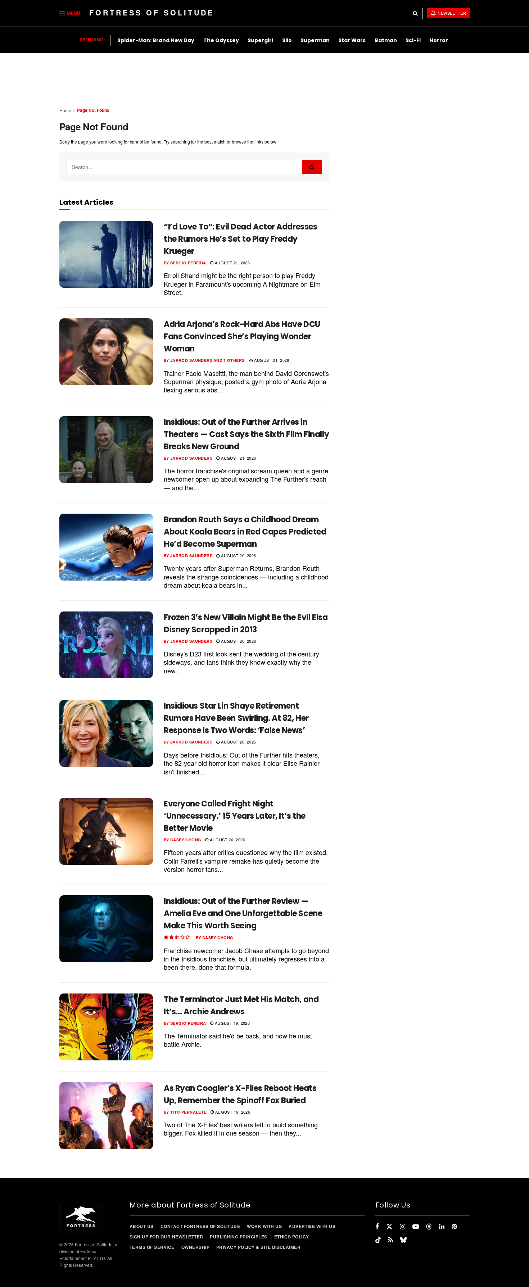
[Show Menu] (62, 13)
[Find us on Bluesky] (403, 1240)
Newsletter (451, 13)
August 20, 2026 (238, 555)
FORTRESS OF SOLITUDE (151, 12)
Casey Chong (186, 839)
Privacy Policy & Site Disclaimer (258, 1247)
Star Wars (352, 40)
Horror (439, 40)
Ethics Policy (291, 1236)
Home (65, 110)
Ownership (195, 1247)
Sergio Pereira (188, 262)
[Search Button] (415, 13)
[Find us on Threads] (429, 1227)
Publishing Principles (238, 1236)
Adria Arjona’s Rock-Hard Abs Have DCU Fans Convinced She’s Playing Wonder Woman (242, 336)
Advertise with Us (312, 1226)
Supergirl (260, 40)
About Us (142, 1226)
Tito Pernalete (188, 1112)
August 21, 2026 (231, 262)
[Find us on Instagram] (402, 1227)
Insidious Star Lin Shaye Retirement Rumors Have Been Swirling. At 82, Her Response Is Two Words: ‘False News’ (236, 718)
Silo (287, 40)
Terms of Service (152, 1247)
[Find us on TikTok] (378, 1240)
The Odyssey (221, 40)
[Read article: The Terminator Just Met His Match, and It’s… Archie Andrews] (106, 1026)
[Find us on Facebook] (377, 1227)
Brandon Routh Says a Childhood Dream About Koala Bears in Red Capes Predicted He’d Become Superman (245, 532)
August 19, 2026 (231, 1023)
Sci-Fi (413, 40)
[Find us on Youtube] (415, 1227)
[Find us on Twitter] (389, 1227)
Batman (386, 40)
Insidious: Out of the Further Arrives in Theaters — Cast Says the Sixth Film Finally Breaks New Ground (246, 434)
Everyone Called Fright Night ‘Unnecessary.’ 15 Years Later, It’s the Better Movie (235, 816)
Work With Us (264, 1226)
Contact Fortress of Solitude (200, 1226)
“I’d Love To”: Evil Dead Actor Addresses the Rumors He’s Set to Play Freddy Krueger (240, 239)
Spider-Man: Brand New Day (155, 40)
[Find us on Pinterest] (454, 1227)
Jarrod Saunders (191, 360)
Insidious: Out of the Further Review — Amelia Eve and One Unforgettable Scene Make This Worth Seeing (243, 913)
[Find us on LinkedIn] (441, 1227)
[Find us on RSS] (390, 1240)
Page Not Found (93, 110)
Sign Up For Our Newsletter (166, 1236)
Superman (315, 40)
